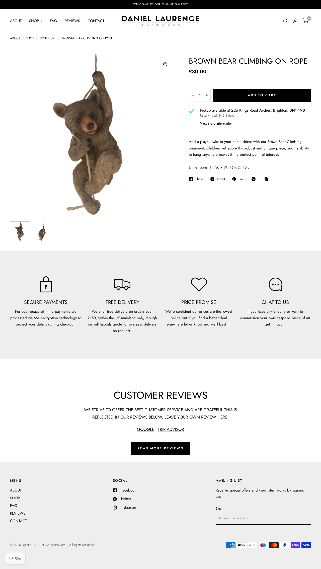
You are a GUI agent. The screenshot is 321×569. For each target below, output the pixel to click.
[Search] (285, 21)
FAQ (53, 21)
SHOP (34, 21)
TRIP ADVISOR (171, 429)
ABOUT (16, 21)
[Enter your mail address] (306, 518)
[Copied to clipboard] (267, 179)
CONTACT (96, 21)
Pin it (241, 179)
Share (199, 179)
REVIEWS (72, 21)
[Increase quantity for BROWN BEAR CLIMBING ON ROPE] (206, 95)
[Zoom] (165, 64)
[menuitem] (17, 21)
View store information (216, 123)
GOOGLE (145, 429)
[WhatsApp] (255, 179)
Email (219, 508)
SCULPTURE (48, 38)
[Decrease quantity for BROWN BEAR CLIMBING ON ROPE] (193, 95)
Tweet (221, 179)
